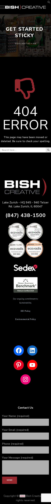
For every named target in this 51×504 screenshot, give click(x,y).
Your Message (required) (17, 457)
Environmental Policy (25, 319)
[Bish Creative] (25, 7)
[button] (48, 2)
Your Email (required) (15, 430)
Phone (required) (13, 443)
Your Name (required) (15, 416)
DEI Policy (25, 311)
